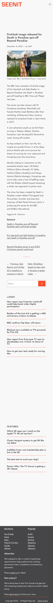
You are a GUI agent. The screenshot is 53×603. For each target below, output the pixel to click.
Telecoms (31, 545)
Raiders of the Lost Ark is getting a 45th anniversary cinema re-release (26, 314)
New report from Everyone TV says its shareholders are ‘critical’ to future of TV (25, 341)
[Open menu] (49, 4)
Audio (30, 534)
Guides (7, 545)
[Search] (41, 283)
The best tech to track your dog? (23, 459)
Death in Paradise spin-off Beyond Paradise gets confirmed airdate (22, 225)
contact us (13, 572)
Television (21, 214)
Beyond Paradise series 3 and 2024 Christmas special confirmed (23, 248)
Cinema (31, 537)
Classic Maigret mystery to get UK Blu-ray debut (25, 441)
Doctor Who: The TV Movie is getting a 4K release (26, 467)
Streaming (32, 542)
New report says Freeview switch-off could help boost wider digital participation (24, 304)
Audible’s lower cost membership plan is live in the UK (26, 451)
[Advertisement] (26, 389)
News (6, 540)
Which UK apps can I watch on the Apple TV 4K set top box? (23, 432)
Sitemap (7, 548)
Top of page (9, 534)
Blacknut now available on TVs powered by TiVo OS (26, 331)
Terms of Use (43, 601)
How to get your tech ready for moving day (26, 352)
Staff (30, 46)
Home (6, 537)
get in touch (14, 594)
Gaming (31, 540)
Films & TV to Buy (11, 542)
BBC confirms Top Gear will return (23, 323)
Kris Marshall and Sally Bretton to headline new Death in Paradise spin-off (26, 236)
